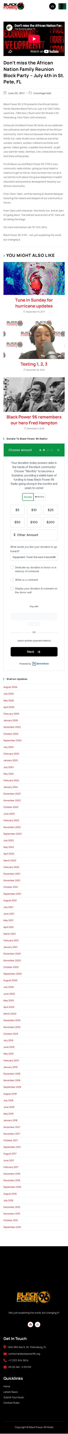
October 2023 (10, 807)
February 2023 (11, 820)
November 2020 (12, 960)
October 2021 (10, 887)
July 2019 (8, 1040)
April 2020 (8, 1007)
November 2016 (11, 1180)
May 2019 (8, 1053)
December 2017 (11, 1127)
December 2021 (11, 873)
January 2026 (10, 720)
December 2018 (11, 1073)
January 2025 (10, 760)
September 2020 (12, 973)
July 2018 (8, 1100)
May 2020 (8, 1000)
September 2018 (12, 1086)
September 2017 (12, 1147)
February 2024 (11, 780)
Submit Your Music (13, 1397)
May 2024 (8, 773)
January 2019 (10, 1067)
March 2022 (9, 860)
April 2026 (8, 707)
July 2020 (8, 987)
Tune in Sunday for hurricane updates (34, 303)
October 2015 (10, 1220)
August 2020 (10, 980)
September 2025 (12, 740)
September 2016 (12, 1186)
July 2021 (8, 907)
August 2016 (10, 1193)
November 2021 (11, 880)
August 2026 (10, 687)
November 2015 (11, 1213)
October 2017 (10, 1140)
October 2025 (10, 733)
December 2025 (12, 727)
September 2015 (12, 1227)
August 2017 (10, 1153)
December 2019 (11, 1020)
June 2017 (8, 1160)
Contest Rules (11, 1402)
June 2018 (8, 1107)
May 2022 (8, 847)
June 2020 (9, 993)
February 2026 (11, 713)
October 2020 (10, 967)
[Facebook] (30, 1324)
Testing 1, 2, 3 (34, 364)
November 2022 (12, 827)
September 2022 (12, 833)
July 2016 (8, 1200)
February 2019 (11, 1060)
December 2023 (12, 793)
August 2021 (10, 900)
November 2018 (11, 1080)
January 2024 (10, 787)
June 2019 (8, 1047)
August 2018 (10, 1093)
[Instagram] (37, 1324)
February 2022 (11, 867)
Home (6, 1386)
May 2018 (8, 1113)
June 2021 (8, 913)
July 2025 (8, 747)
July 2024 (8, 767)
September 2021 (12, 893)
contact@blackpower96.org (24, 1353)
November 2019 (11, 1027)
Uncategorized (42, 93)
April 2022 (8, 853)
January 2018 (10, 1120)
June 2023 (9, 813)
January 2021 (10, 947)
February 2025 (11, 753)
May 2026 (8, 700)
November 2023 (12, 800)
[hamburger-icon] (62, 6)
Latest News (10, 1392)
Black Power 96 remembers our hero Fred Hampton (34, 420)
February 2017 (10, 1167)
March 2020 (9, 1013)
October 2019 (10, 1033)
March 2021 (9, 933)
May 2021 (8, 920)
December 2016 (11, 1173)
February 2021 (11, 940)
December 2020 (12, 953)
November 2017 (11, 1133)
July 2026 (8, 693)
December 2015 (11, 1207)
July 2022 (8, 840)
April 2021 (8, 927)
